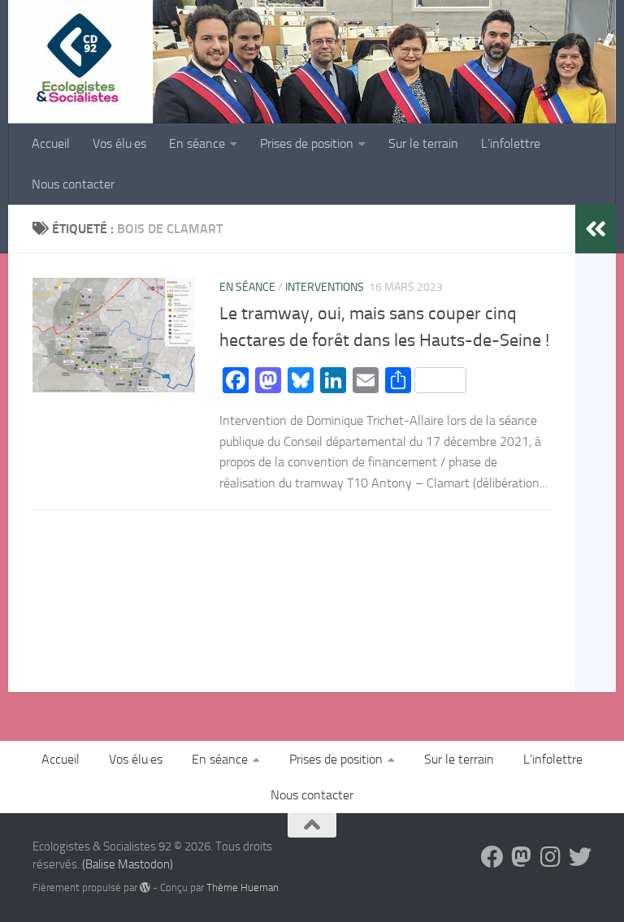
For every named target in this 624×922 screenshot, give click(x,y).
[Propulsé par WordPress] (145, 887)
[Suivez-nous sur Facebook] (492, 857)
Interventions (324, 287)
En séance (197, 143)
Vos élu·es (119, 143)
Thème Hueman (242, 887)
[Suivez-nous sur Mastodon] (521, 857)
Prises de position (306, 143)
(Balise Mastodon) (127, 864)
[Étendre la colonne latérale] (595, 229)
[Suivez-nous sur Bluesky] (580, 857)
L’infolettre (510, 143)
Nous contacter (73, 184)
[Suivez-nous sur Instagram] (551, 857)
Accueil (51, 143)
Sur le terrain (423, 143)
